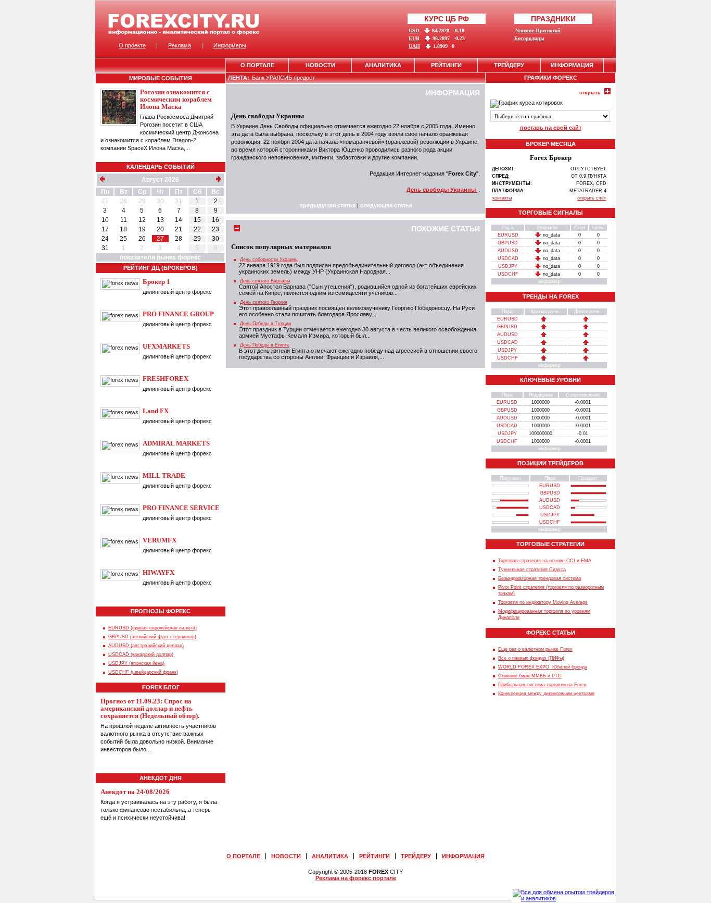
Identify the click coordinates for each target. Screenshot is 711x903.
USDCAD (508, 258)
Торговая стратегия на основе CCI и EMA (544, 560)
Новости (320, 65)
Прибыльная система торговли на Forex (542, 684)
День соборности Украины (269, 259)
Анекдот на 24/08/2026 (135, 792)
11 (123, 220)
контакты (502, 198)
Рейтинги (446, 65)
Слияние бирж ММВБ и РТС (530, 675)
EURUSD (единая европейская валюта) (152, 627)
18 (123, 229)
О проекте (132, 45)
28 (123, 201)
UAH (414, 46)
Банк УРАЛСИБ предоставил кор (295, 78)
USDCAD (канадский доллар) (140, 654)
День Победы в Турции (265, 323)
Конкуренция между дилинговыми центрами (546, 693)
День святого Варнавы (265, 280)
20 (160, 229)
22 (197, 229)
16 (215, 220)
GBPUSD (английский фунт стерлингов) (152, 636)
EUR (414, 38)
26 (142, 238)
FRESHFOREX (165, 378)
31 (178, 201)
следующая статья (386, 205)
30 (160, 201)
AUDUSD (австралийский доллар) (146, 645)
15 (197, 220)
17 (105, 229)
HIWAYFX (158, 572)
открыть (589, 92)
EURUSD (508, 235)
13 (160, 220)
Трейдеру (509, 65)
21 (178, 229)
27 (105, 201)
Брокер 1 (156, 282)
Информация (572, 65)
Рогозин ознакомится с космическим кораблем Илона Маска (176, 99)
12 (142, 220)
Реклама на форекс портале (355, 878)
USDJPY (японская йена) (136, 663)
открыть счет (591, 198)
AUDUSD (508, 250)
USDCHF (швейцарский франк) (143, 672)
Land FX (156, 411)
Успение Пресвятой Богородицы (537, 34)
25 (123, 238)
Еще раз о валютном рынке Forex (535, 649)
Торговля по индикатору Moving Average (543, 602)
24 (105, 238)
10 (105, 220)
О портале (257, 65)
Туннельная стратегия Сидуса (532, 569)
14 (178, 220)
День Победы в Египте (264, 345)
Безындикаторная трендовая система (539, 578)
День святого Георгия (263, 302)
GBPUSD (508, 242)
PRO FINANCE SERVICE (181, 508)
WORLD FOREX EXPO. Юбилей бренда (542, 667)
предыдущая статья (327, 205)
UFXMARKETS (166, 346)
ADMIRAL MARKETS (176, 443)
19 (142, 229)
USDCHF (508, 274)
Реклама (179, 45)
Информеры (229, 45)
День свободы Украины (442, 190)
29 (142, 201)
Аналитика (383, 65)
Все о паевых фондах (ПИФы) (531, 658)
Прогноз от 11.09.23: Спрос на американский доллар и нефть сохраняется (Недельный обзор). (149, 708)
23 (215, 229)
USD (414, 30)
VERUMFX (159, 540)
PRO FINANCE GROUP (178, 314)
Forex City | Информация (184, 24)
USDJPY (507, 266)
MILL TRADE (164, 475)
